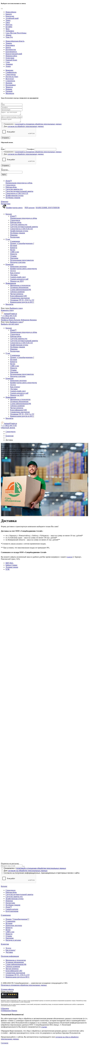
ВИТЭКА (9, 563)
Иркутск (9, 25)
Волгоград (10, 79)
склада (69, 557)
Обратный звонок (8, 318)
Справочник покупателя (15, 973)
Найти (4, 174)
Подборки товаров (13, 905)
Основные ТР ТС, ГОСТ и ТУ (18, 975)
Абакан (8, 35)
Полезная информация (10, 956)
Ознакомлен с (35, 868)
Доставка (9, 952)
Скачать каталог (12, 909)
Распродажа (5, 204)
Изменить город (7, 310)
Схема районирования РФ (16, 964)
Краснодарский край (14, 54)
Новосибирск (11, 12)
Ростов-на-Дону (12, 77)
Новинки (4, 202)
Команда (9, 928)
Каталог (4, 886)
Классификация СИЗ (14, 971)
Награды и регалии (13, 940)
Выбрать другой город (10, 324)
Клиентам (5, 944)
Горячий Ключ (11, 60)
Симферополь (11, 72)
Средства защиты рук (14, 897)
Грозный (9, 91)
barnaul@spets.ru (10, 314)
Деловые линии (12, 567)
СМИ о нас (10, 932)
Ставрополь (10, 81)
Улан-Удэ (9, 37)
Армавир (9, 64)
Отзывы (9, 936)
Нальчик (9, 83)
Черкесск (9, 87)
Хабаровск (10, 31)
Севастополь (11, 74)
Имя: (3, 149)
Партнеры (10, 938)
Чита (7, 29)
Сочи (8, 62)
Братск (8, 47)
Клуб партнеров (12, 911)
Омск (8, 22)
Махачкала (10, 93)
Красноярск (10, 45)
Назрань (9, 89)
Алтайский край (12, 18)
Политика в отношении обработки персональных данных (24, 985)
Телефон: (30, 149)
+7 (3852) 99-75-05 (9, 316)
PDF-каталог (30, 208)
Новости (9, 934)
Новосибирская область (15, 41)
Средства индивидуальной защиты (19, 894)
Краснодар (10, 16)
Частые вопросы (12, 969)
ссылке (44, 1027)
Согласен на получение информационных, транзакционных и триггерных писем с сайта (41, 873)
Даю (25, 871)
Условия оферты (7, 989)
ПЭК (8, 569)
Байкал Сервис (11, 565)
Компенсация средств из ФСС (17, 977)
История (9, 923)
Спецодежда (10, 890)
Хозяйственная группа (14, 899)
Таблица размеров (13, 966)
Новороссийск (11, 56)
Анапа (8, 66)
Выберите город (16, 308)
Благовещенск (11, 52)
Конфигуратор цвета (14, 208)
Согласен (4, 1043)
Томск (8, 20)
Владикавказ (11, 85)
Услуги (8, 948)
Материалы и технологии (16, 960)
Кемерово (9, 70)
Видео (8, 930)
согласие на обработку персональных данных (26, 126)
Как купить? (10, 950)
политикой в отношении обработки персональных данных (38, 124)
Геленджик (10, 58)
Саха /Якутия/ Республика (16, 33)
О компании (6, 915)
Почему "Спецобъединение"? (17, 919)
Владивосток (11, 49)
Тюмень (9, 43)
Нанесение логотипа (14, 925)
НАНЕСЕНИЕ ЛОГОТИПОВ (48, 208)
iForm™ (9, 907)
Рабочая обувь (11, 892)
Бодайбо (9, 27)
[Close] (2, 8)
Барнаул (9, 14)
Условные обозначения (15, 962)
